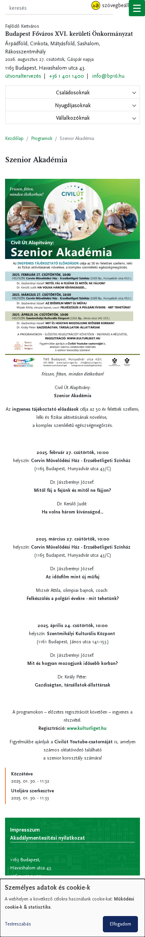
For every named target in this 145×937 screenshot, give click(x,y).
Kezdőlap (14, 138)
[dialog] (72, 908)
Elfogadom (120, 924)
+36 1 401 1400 (66, 76)
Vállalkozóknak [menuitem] (73, 118)
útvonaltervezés (23, 76)
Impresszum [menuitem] (25, 829)
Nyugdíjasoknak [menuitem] (73, 105)
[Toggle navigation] (137, 8)
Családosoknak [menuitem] (73, 92)
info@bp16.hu (108, 76)
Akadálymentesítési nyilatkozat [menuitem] (47, 838)
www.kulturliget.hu (87, 728)
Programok (41, 138)
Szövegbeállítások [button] (122, 5)
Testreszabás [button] (18, 924)
